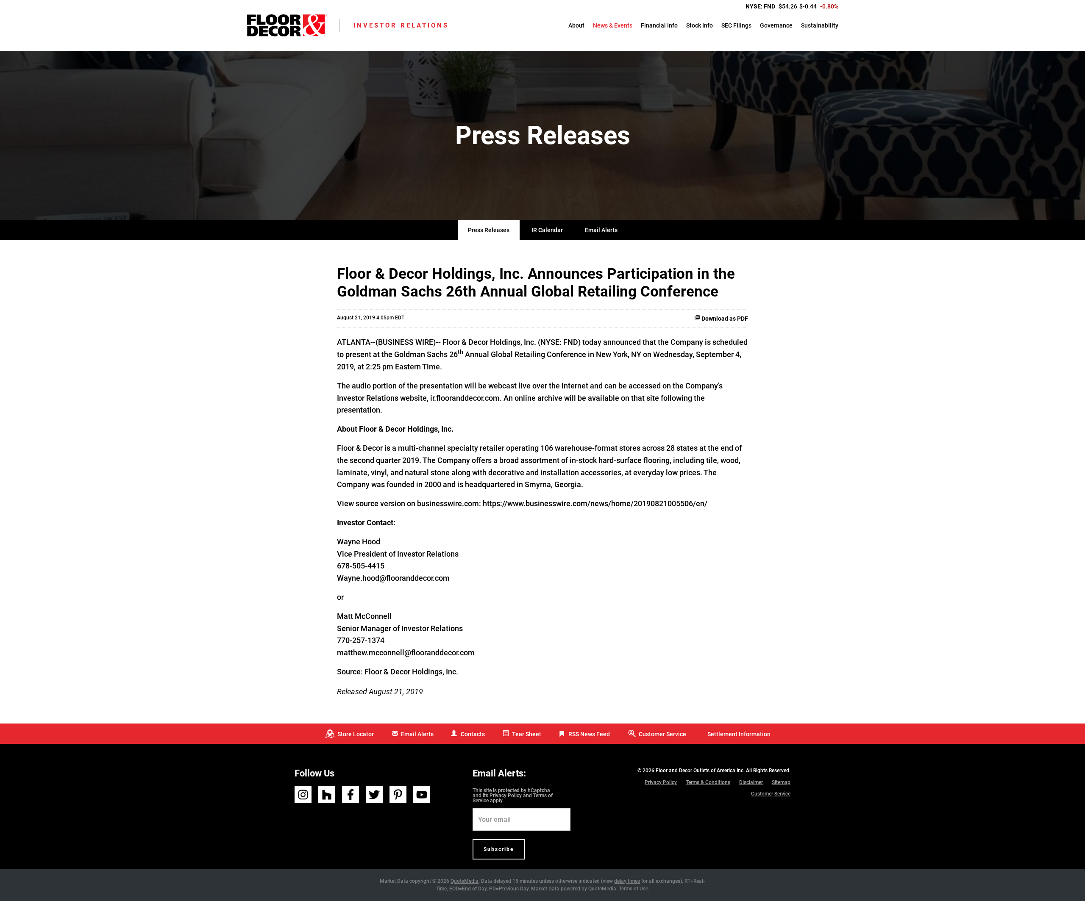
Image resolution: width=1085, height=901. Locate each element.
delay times (627, 881)
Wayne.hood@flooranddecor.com (393, 578)
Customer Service (662, 734)
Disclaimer (751, 782)
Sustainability (819, 25)
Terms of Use (633, 889)
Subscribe (499, 849)
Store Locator (355, 734)
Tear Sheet (526, 734)
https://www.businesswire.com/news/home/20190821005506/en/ (595, 503)
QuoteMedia (465, 881)
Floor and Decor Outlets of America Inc (699, 770)
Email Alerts (601, 230)
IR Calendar (547, 230)
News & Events (612, 25)
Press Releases (488, 230)
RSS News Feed (589, 734)
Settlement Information (739, 734)
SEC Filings (736, 25)
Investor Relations (401, 25)
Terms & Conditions (708, 782)
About (576, 25)
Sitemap (781, 782)
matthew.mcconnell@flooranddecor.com (406, 652)
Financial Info (659, 25)
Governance (776, 25)
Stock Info (699, 25)
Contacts (473, 734)
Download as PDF (724, 318)
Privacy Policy (506, 795)
